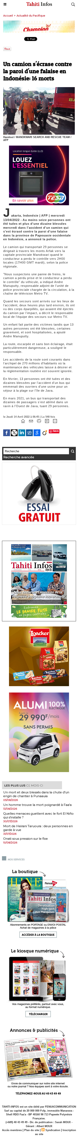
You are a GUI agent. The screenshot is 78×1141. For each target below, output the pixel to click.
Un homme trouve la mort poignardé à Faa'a (37, 805)
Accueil (8, 15)
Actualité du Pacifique (31, 15)
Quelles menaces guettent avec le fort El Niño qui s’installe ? (38, 815)
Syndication (52, 1130)
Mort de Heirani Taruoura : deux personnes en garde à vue (38, 828)
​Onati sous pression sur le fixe (25, 838)
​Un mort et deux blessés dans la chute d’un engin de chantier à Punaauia (36, 794)
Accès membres (12, 1130)
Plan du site (31, 1130)
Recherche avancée (18, 457)
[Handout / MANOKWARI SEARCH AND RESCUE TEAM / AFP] (39, 88)
